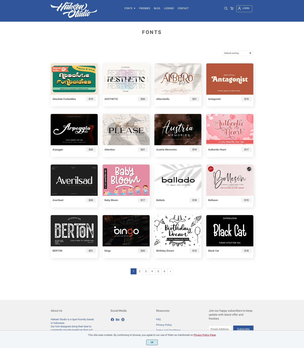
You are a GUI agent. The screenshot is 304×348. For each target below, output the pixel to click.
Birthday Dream (165, 250)
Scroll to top (301, 295)
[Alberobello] (177, 79)
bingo (107, 250)
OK (152, 342)
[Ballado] (177, 180)
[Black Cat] (229, 230)
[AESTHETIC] (126, 79)
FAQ (158, 319)
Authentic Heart (217, 149)
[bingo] (126, 230)
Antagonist (214, 99)
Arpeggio (58, 149)
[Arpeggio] (74, 129)
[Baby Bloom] (126, 180)
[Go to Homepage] (74, 17)
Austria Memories (166, 149)
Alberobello (162, 99)
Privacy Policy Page (205, 334)
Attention (109, 149)
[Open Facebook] (112, 320)
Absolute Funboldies (64, 99)
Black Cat (213, 250)
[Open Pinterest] (123, 320)
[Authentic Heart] (229, 129)
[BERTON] (74, 230)
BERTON (57, 250)
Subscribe (243, 329)
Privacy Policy (164, 324)
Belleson (213, 200)
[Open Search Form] (225, 8)
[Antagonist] (229, 79)
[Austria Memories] (177, 129)
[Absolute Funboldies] (74, 79)
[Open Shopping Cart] (231, 8)
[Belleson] (229, 180)
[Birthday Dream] (177, 230)
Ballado (160, 200)
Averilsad (58, 200)
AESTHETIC (111, 99)
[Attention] (126, 129)
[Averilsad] (74, 180)
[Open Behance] (118, 320)
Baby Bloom (111, 200)
